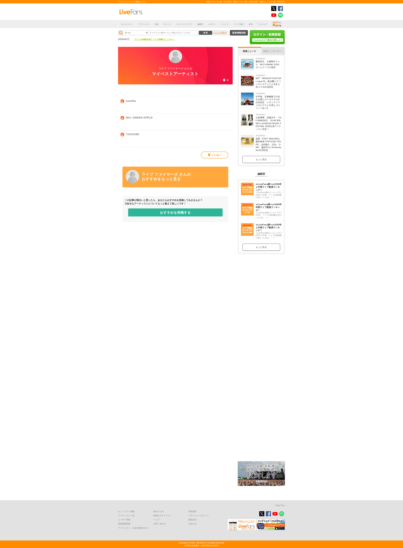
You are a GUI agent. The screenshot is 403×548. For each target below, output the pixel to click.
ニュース (225, 24)
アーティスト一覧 (126, 515)
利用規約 (192, 511)
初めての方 (158, 511)
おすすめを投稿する (175, 212)
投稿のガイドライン (162, 515)
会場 (156, 24)
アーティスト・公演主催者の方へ (133, 528)
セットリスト (126, 24)
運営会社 (192, 519)
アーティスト (143, 24)
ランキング (262, 24)
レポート (212, 24)
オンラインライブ (184, 24)
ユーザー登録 (124, 519)
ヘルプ (156, 519)
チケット (167, 24)
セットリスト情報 (126, 511)
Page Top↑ (280, 505)
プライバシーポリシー (198, 515)
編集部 (200, 24)
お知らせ (192, 524)
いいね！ (216, 155)
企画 (251, 24)
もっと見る (261, 159)
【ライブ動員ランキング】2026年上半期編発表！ (156, 39)
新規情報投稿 (239, 32)
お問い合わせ (159, 524)
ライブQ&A (239, 24)
